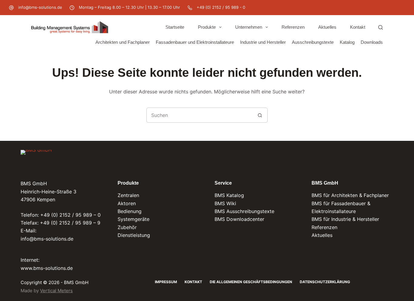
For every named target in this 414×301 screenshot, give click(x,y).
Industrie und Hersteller (263, 42)
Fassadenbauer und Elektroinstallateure (195, 42)
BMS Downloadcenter (239, 219)
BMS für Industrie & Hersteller (345, 219)
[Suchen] (380, 27)
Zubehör (127, 227)
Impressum (166, 282)
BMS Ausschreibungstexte (244, 211)
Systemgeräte (133, 219)
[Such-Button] (260, 115)
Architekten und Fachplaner (122, 42)
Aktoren (127, 203)
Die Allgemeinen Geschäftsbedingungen (251, 282)
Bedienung (130, 211)
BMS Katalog (229, 195)
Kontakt (357, 27)
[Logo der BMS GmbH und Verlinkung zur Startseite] (36, 160)
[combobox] (200, 115)
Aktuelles (327, 27)
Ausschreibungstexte (313, 42)
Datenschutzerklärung (325, 282)
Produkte (207, 27)
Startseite (174, 27)
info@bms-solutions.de (40, 7)
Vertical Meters (56, 290)
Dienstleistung (134, 235)
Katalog (347, 42)
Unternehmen (248, 27)
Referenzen (293, 27)
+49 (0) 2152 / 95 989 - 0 (221, 7)
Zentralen (128, 195)
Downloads (372, 42)
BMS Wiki (225, 203)
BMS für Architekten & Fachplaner (350, 195)
